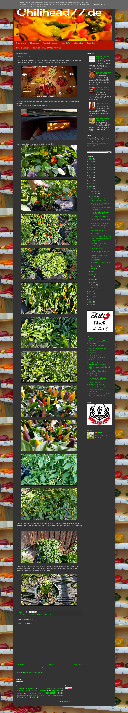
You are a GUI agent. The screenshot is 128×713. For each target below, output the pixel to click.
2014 (91, 291)
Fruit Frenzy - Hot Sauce (98, 243)
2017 (91, 183)
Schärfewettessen (33, 695)
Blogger (67, 701)
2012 (91, 296)
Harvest (43, 614)
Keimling (55, 690)
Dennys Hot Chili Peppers (97, 357)
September (94, 266)
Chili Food (49, 688)
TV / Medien (22, 48)
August (93, 269)
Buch (40, 688)
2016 (91, 186)
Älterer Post (78, 664)
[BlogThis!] (31, 612)
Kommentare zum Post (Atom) (33, 672)
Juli (92, 271)
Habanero (42, 690)
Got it (106, 4)
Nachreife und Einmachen (99, 228)
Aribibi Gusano (25, 614)
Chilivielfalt (92, 350)
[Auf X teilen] (33, 612)
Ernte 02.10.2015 (96, 260)
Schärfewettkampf (45, 695)
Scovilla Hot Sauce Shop (96, 384)
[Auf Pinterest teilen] (36, 612)
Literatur (78, 43)
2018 (91, 180)
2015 (91, 189)
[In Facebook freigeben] (35, 612)
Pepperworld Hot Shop (96, 389)
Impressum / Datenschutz (47, 48)
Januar (93, 288)
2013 (91, 294)
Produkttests (50, 43)
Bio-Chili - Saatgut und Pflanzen (99, 341)
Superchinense (58, 695)
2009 (91, 304)
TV (20, 697)
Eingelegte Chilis (22, 690)
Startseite (21, 43)
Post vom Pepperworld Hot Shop (101, 236)
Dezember (94, 191)
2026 (91, 159)
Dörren (58, 688)
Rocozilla (48, 614)
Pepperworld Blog (94, 382)
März (92, 282)
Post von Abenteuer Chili (98, 230)
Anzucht (19, 688)
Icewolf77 (100, 432)
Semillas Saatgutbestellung (97, 348)
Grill (33, 690)
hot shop (25, 697)
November (94, 194)
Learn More (98, 4)
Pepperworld (32, 693)
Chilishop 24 (93, 391)
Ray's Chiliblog (93, 375)
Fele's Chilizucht (94, 362)
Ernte (34, 614)
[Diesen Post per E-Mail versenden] (30, 612)
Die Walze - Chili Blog (95, 360)
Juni (92, 274)
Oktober (93, 196)
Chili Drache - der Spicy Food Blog (99, 346)
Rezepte (34, 43)
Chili (31, 614)
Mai (92, 277)
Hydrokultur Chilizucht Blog (97, 364)
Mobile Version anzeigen (49, 668)
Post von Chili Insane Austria (99, 216)
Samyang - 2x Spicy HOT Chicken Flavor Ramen (102, 89)
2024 (91, 164)
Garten (39, 614)
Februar (93, 285)
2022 (91, 170)
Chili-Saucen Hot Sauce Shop (98, 387)
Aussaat (31, 688)
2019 (91, 178)
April (92, 279)
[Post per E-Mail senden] (26, 612)
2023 (91, 167)
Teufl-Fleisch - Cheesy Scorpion (100, 262)
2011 (91, 299)
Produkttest (49, 693)
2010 (91, 302)
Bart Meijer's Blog (94, 355)
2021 (91, 172)
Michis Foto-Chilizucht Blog (97, 371)
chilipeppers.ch (93, 353)
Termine (91, 43)
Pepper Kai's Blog (94, 373)
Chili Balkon (92, 343)
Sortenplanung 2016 (97, 248)
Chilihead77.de (59, 11)
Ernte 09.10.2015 (96, 246)
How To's (65, 43)
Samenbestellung (21, 695)
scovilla (34, 697)
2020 (91, 175)
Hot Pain (91, 338)
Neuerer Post (21, 664)
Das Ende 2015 (95, 233)
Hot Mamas (92, 398)
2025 (91, 161)
